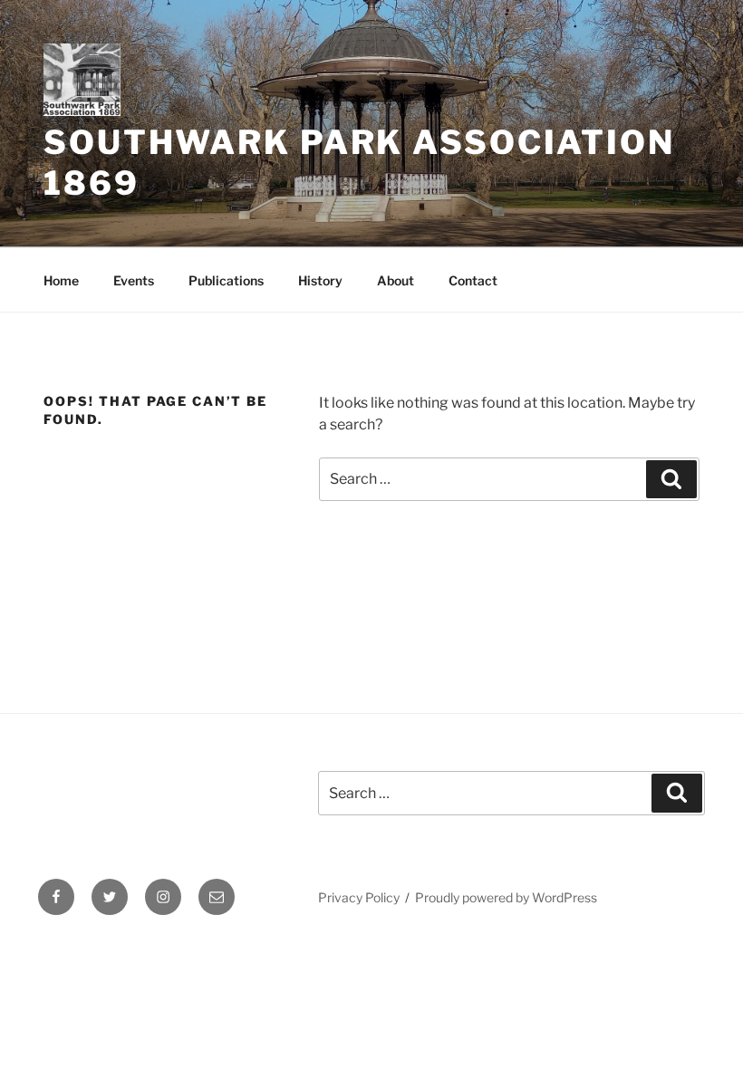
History (320, 280)
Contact (473, 280)
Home (61, 280)
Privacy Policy (359, 897)
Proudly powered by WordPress (506, 897)
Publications (226, 280)
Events (133, 280)
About (395, 280)
